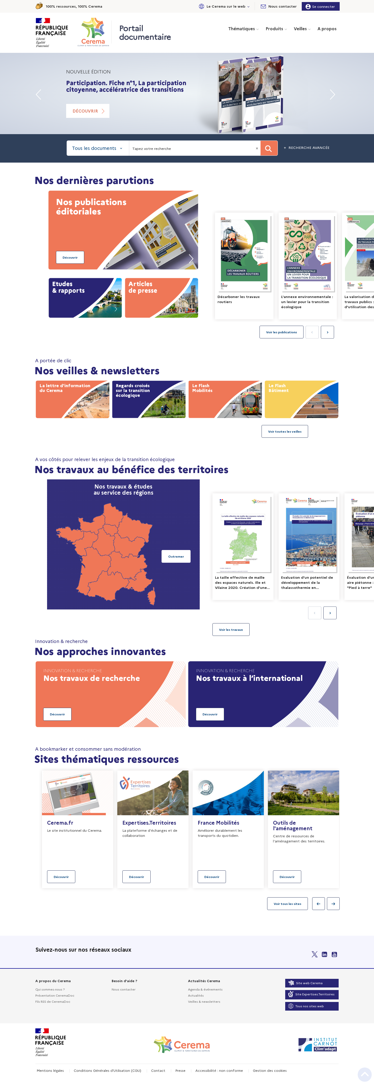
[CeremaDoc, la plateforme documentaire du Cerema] (94, 32)
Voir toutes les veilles (284, 431)
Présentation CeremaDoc (54, 995)
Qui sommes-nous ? (50, 989)
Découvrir (85, 111)
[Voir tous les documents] (231, 629)
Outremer (176, 556)
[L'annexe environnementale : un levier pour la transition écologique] (308, 266)
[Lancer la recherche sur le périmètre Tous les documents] (269, 148)
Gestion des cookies (270, 1070)
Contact (158, 1070)
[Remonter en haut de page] (365, 1075)
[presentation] (327, 332)
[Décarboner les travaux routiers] (244, 266)
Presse (180, 1070)
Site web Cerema (309, 983)
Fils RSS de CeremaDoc (52, 1001)
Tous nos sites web (309, 1006)
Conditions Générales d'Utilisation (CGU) (107, 1070)
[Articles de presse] (161, 296)
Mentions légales (50, 1070)
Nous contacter (124, 989)
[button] (223, 6)
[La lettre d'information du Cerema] (72, 398)
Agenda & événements (205, 989)
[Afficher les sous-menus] (249, 6)
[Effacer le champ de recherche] (257, 148)
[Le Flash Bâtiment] (301, 398)
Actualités (196, 995)
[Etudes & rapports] (85, 296)
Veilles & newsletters (204, 1001)
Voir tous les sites (287, 903)
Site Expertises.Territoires (315, 994)
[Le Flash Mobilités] (225, 398)
